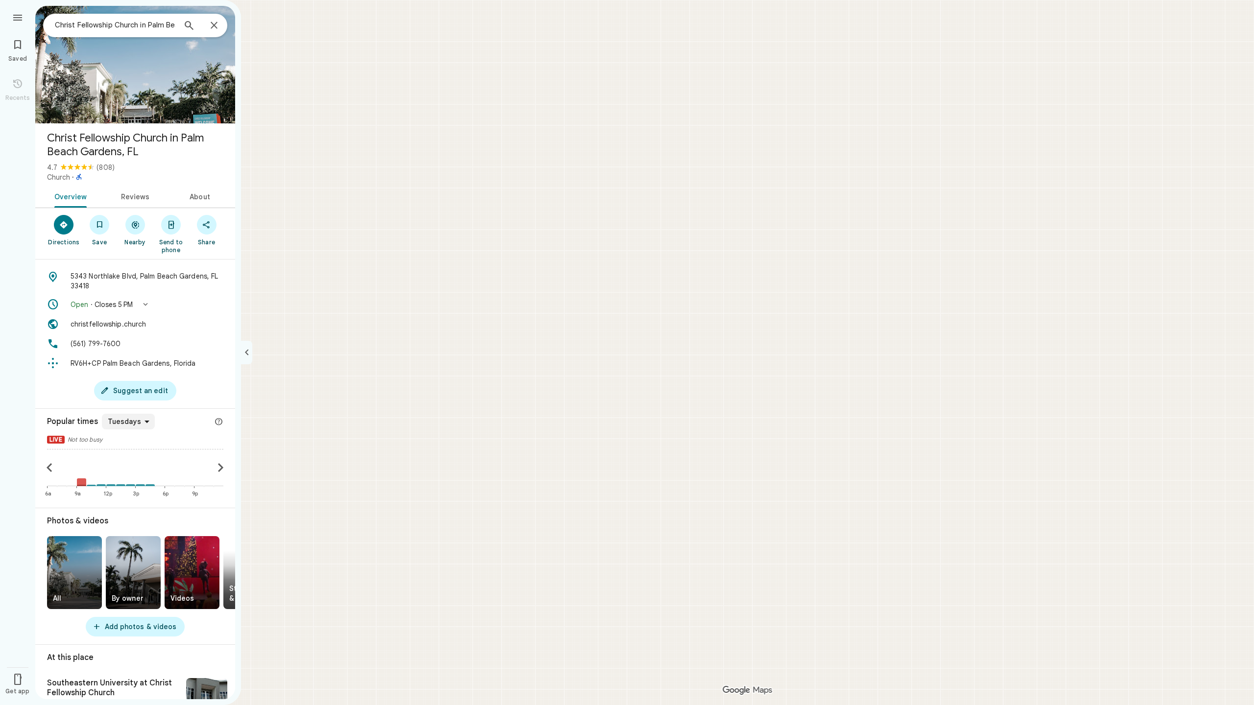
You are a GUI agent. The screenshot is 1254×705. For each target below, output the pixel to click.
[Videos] (192, 572)
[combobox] (115, 25)
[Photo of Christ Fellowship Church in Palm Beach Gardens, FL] (135, 64)
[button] (135, 304)
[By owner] (133, 572)
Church (58, 177)
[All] (74, 572)
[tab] (69, 196)
